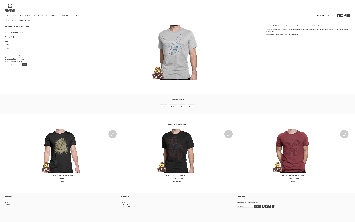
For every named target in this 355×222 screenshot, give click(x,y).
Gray (7, 51)
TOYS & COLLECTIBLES (40, 15)
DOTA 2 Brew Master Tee (61, 175)
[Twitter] (341, 15)
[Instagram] (345, 15)
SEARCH (76, 15)
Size (6, 41)
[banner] (10, 7)
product (14, 20)
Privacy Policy (125, 206)
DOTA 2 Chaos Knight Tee (177, 175)
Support (7, 204)
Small (7, 44)
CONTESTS (54, 15)
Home (7, 20)
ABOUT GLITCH (65, 15)
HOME (7, 15)
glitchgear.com (14, 32)
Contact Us (8, 201)
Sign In (123, 203)
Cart (329, 15)
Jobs (6, 203)
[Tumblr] (348, 15)
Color (7, 48)
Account (320, 15)
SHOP (14, 15)
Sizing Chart (124, 204)
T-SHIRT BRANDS (25, 15)
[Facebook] (338, 15)
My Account (125, 201)
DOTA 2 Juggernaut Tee (293, 175)
